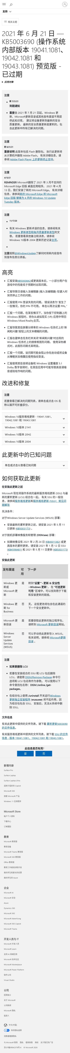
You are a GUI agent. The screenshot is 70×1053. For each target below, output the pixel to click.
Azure (6, 903)
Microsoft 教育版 (10, 841)
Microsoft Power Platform (14, 969)
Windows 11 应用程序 (12, 801)
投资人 (6, 1015)
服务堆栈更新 (23, 501)
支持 (5, 11)
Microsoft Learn (10, 949)
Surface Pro (8, 770)
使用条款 (29, 1042)
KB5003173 (23, 528)
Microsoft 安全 (9, 898)
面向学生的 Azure (11, 878)
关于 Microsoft (9, 1000)
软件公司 (7, 975)
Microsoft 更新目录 (48, 624)
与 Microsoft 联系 (11, 1042)
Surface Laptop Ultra (12, 780)
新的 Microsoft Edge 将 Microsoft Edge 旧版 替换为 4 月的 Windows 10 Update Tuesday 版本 (30, 197)
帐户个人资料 (9, 816)
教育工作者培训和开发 (13, 867)
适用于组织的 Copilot (12, 786)
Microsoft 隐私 (9, 1010)
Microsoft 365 (9, 791)
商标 (36, 1042)
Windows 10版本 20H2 (18, 434)
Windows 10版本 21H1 (18, 427)
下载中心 (7, 821)
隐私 (21, 1042)
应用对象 (9, 81)
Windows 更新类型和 (21, 232)
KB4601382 (52, 541)
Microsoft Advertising (12, 918)
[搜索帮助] (11, 4)
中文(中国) (13, 1025)
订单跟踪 (7, 826)
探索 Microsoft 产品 (12, 796)
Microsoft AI (9, 892)
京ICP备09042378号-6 (12, 1047)
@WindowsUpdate (25, 253)
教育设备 (7, 846)
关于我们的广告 (47, 1042)
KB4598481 (14, 549)
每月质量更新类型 (44, 232)
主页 (54, 240)
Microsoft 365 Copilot (12, 923)
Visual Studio (9, 980)
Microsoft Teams (10, 929)
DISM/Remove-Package (38, 677)
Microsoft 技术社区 (11, 959)
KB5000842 (24, 280)
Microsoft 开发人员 (11, 944)
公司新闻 (7, 1005)
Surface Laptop (10, 775)
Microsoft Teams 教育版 (13, 852)
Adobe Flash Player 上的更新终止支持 (31, 159)
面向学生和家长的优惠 (13, 872)
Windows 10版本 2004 (18, 441)
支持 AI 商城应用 (10, 954)
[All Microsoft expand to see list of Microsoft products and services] (4, 4)
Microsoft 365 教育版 (12, 857)
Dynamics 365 (9, 908)
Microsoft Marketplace (13, 964)
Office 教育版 (9, 862)
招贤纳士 (7, 995)
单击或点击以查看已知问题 (20, 465)
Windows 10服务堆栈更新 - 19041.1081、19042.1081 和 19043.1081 (29, 418)
